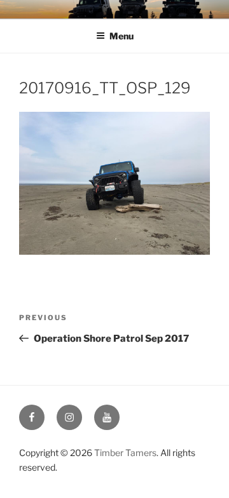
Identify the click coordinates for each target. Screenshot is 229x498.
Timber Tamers (125, 452)
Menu (121, 35)
